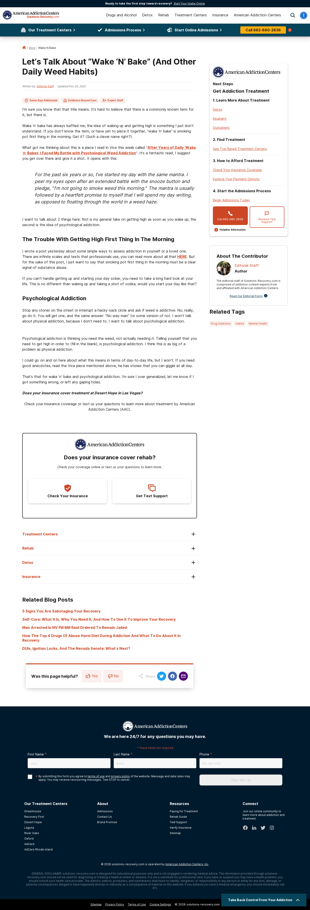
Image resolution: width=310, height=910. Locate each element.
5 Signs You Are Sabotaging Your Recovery (61, 611)
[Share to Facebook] (172, 676)
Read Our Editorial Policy (246, 296)
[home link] (24, 47)
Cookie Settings (160, 904)
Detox (217, 109)
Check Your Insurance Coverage (237, 170)
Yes (95, 676)
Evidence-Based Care (82, 100)
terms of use (96, 776)
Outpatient (221, 128)
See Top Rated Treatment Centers (240, 149)
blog (32, 48)
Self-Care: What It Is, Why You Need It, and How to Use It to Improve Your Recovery (99, 619)
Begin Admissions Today (231, 200)
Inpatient (219, 118)
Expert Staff (115, 100)
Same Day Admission (43, 100)
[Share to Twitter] (161, 676)
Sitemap (96, 904)
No (116, 676)
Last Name (122, 754)
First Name (36, 754)
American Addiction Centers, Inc (186, 864)
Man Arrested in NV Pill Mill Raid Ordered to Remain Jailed (74, 627)
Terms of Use (137, 904)
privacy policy (120, 776)
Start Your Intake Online (189, 3)
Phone (204, 754)
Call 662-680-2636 (263, 30)
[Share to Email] (183, 676)
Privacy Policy (114, 904)
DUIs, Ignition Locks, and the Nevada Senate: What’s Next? (76, 648)
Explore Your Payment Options (236, 179)
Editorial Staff (45, 86)
